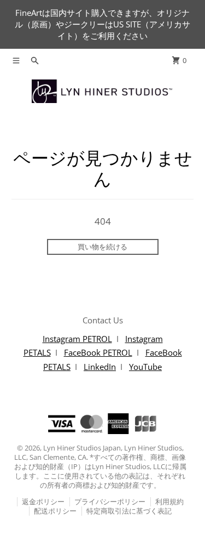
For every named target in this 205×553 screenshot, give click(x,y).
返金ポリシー (43, 501)
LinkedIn (100, 366)
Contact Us (103, 320)
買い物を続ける (102, 247)
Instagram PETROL (77, 338)
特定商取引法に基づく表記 (129, 511)
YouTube (145, 366)
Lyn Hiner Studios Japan (82, 448)
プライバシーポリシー (109, 501)
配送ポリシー (55, 511)
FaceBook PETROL (98, 352)
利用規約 (169, 501)
